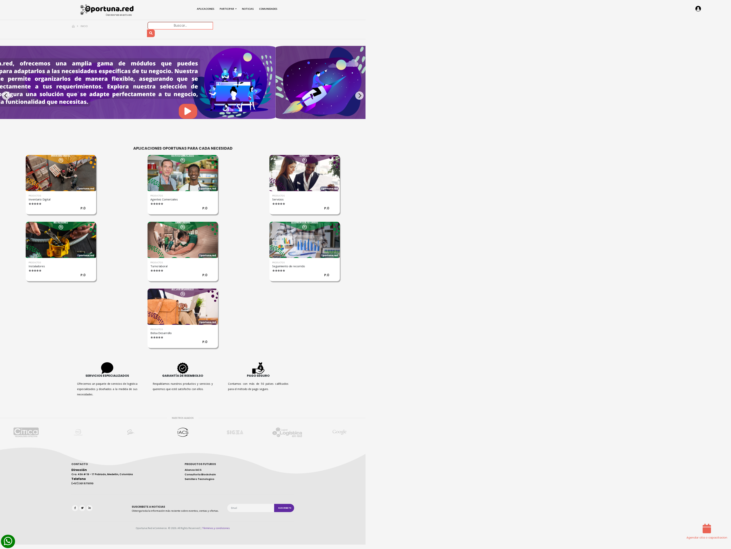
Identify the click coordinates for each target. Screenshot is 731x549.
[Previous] (6, 95)
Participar (227, 8)
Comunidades (268, 8)
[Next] (359, 95)
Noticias (248, 8)
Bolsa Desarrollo (161, 333)
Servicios (278, 199)
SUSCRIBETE (284, 507)
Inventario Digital (39, 199)
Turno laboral (158, 266)
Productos (35, 195)
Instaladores (37, 266)
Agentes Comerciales (164, 199)
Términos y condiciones (216, 528)
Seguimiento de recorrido (288, 266)
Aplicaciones (205, 8)
